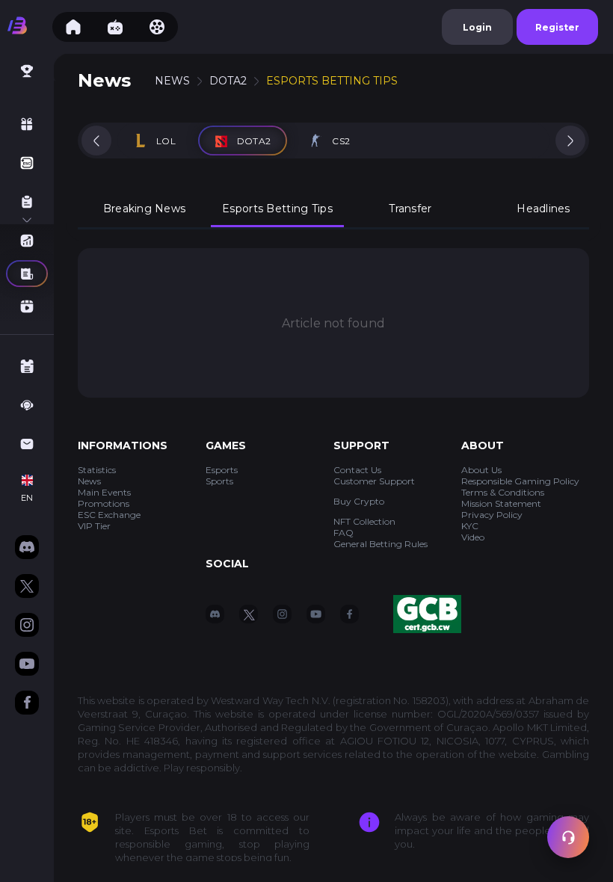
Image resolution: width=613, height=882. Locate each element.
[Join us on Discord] (27, 548)
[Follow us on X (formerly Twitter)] (27, 587)
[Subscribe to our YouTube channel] (27, 665)
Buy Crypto (358, 501)
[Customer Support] (568, 837)
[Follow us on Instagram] (27, 626)
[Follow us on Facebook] (27, 704)
